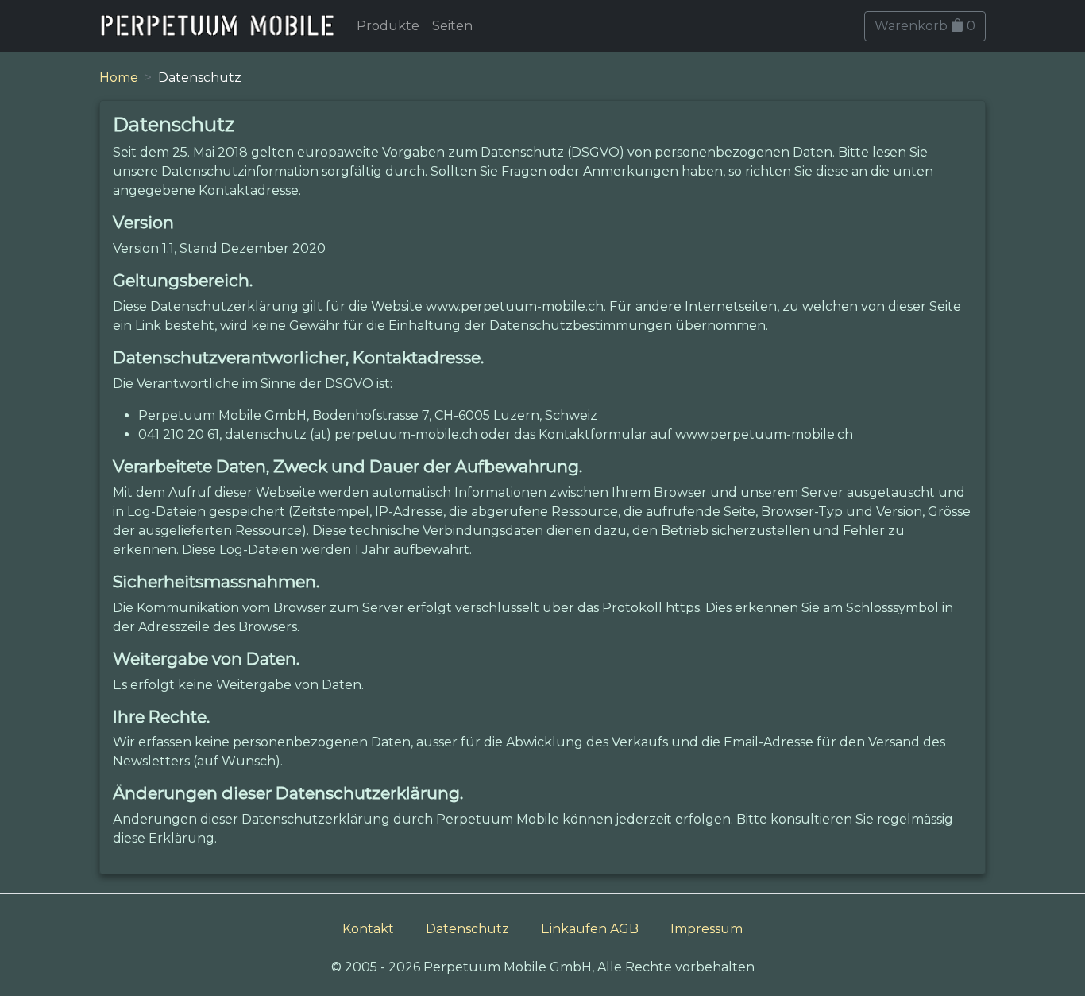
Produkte (388, 25)
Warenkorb (925, 25)
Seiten (452, 25)
